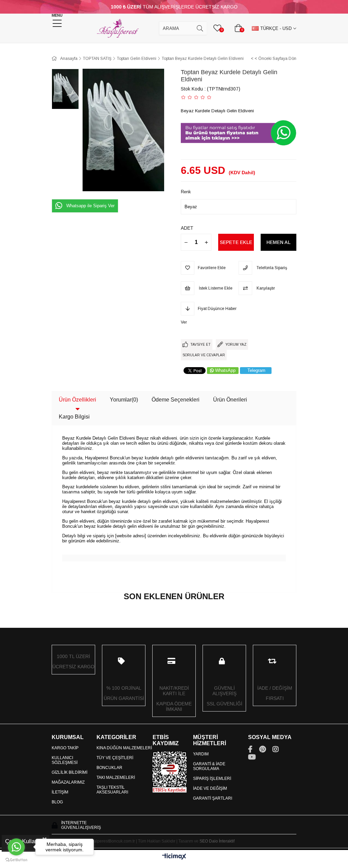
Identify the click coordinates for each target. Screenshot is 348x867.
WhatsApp (225, 370)
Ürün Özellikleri (77, 400)
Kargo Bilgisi (74, 417)
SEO (203, 841)
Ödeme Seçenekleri (175, 400)
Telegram (256, 370)
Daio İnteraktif (221, 841)
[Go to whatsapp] (16, 846)
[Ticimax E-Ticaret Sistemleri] (174, 857)
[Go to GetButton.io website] (16, 860)
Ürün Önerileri (230, 400)
